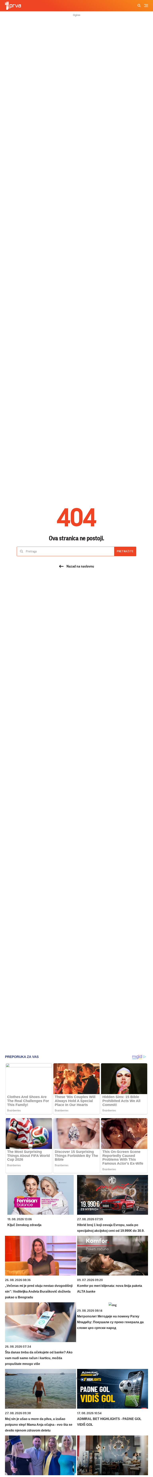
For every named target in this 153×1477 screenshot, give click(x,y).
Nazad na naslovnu (80, 566)
